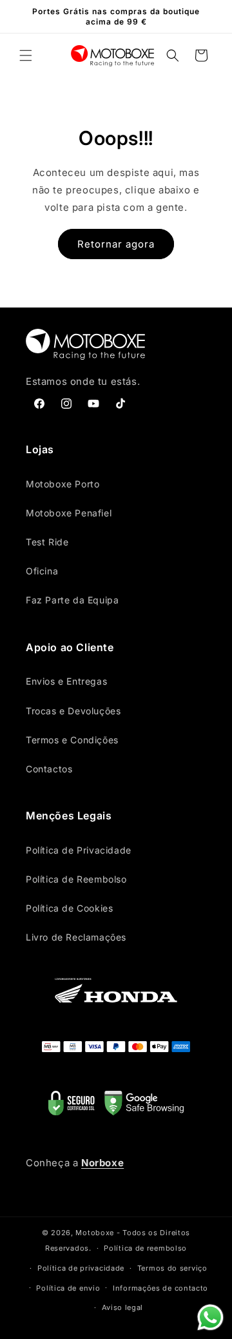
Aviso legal (123, 1307)
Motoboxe (94, 1232)
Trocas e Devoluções (73, 710)
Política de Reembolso (76, 879)
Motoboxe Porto (62, 483)
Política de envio (68, 1288)
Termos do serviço (172, 1268)
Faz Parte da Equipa (72, 599)
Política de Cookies (69, 908)
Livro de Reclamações (76, 937)
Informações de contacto (160, 1288)
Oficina (42, 570)
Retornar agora (116, 244)
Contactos (49, 768)
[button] (26, 55)
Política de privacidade (80, 1268)
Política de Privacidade (78, 850)
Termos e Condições (72, 739)
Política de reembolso (145, 1248)
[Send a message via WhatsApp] (210, 1317)
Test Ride (47, 541)
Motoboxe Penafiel (68, 512)
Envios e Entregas (66, 681)
